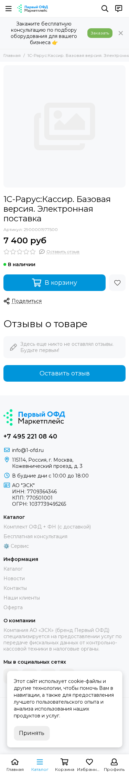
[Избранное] (117, 282)
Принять (31, 733)
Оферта (13, 607)
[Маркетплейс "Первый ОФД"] (32, 8)
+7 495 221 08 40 (30, 436)
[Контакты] (119, 8)
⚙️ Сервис (16, 546)
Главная (12, 55)
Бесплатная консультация (35, 536)
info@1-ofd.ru (28, 450)
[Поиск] (105, 8)
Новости (14, 578)
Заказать (100, 33)
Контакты (15, 588)
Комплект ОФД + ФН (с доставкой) (47, 527)
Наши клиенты (21, 598)
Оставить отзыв (65, 373)
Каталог (13, 569)
